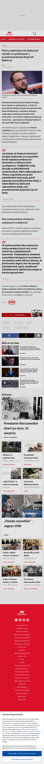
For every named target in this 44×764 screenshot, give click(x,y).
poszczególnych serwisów (19, 748)
